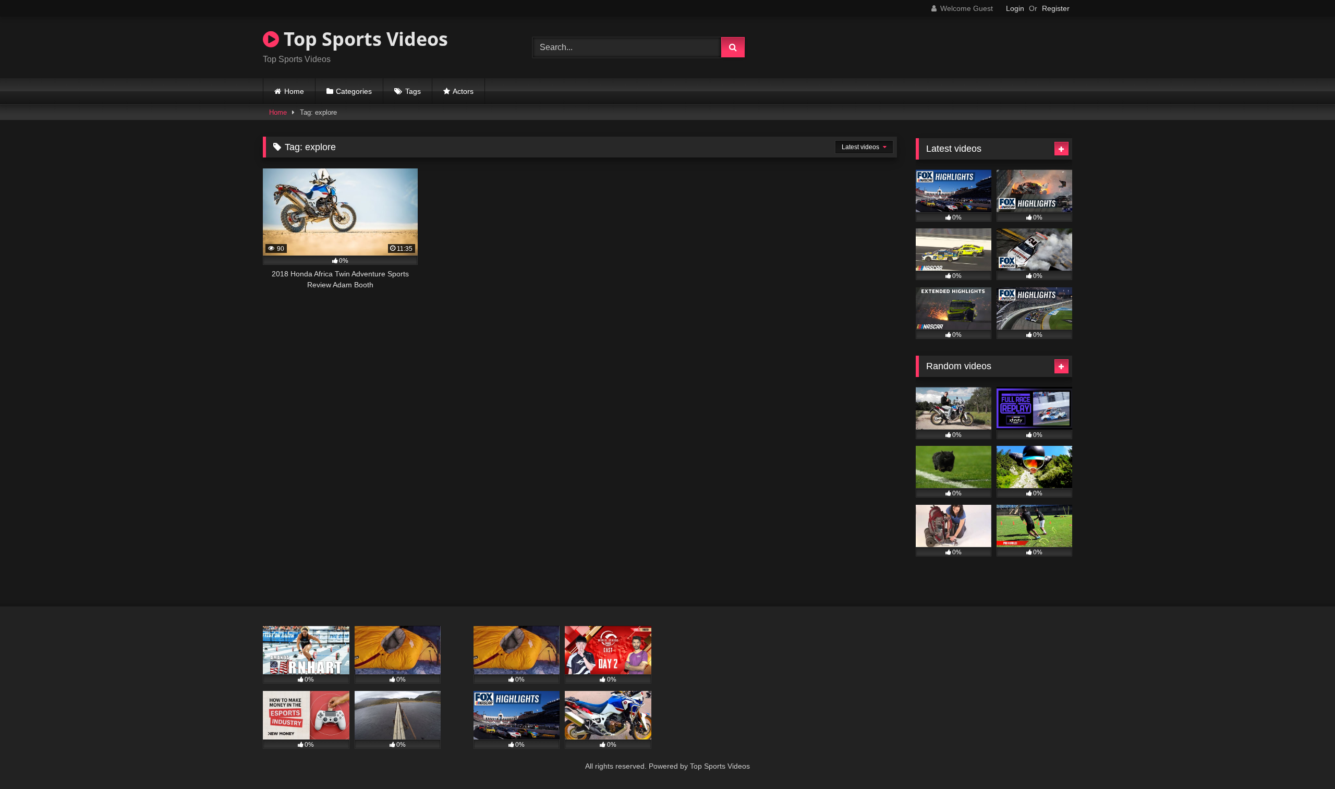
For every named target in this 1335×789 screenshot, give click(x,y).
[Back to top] (1302, 758)
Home (294, 91)
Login (1015, 8)
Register (1056, 8)
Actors (463, 91)
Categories (354, 91)
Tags (413, 91)
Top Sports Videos (363, 39)
